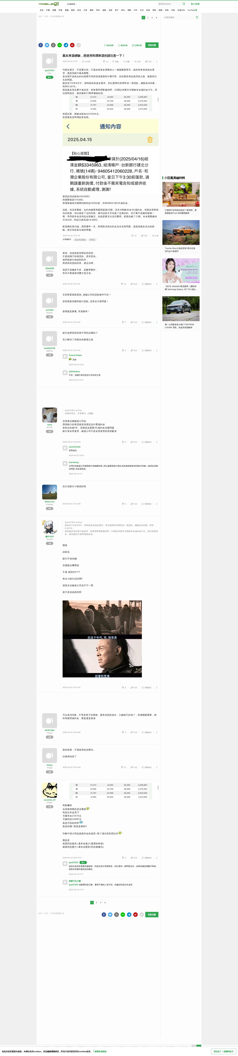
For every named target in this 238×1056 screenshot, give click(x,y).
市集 (173, 10)
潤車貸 (92, 240)
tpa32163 (49, 70)
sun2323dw (75, 447)
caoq (49, 424)
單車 (98, 10)
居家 (110, 10)
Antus (50, 765)
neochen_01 (50, 800)
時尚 (123, 10)
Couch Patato (75, 355)
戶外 (135, 10)
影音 (79, 10)
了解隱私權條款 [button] (100, 1051)
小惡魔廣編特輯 (174, 178)
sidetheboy (74, 371)
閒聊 (160, 10)
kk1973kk (49, 730)
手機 (48, 10)
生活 (142, 10)
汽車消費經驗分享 (57, 16)
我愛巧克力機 (75, 881)
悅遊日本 (181, 10)
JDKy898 (49, 268)
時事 (167, 10)
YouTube (191, 10)
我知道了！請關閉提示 (224, 1051)
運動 (129, 10)
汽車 (85, 10)
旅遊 (148, 10)
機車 (92, 10)
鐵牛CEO (49, 536)
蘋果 (73, 10)
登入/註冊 (195, 4)
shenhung (74, 462)
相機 (54, 10)
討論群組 (71, 4)
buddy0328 (49, 348)
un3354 (50, 310)
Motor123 (49, 501)
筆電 (60, 10)
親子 (117, 10)
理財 (154, 10)
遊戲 (104, 10)
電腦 (67, 10)
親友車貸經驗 (80, 240)
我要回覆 (152, 45)
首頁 (42, 10)
